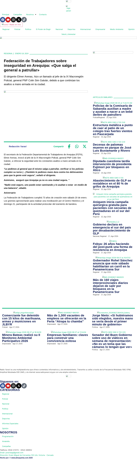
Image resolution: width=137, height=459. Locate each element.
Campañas (17, 14)
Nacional (59, 29)
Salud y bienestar (69, 34)
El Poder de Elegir (43, 29)
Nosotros (30, 14)
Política (28, 29)
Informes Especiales (10, 423)
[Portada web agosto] (68, 38)
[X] (84, 146)
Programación (7, 436)
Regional (5, 29)
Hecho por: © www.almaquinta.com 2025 (16, 458)
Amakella (6, 441)
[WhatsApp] (77, 146)
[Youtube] (8, 19)
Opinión (131, 29)
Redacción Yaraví (18, 146)
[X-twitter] (18, 19)
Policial (17, 29)
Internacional (85, 29)
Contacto (43, 14)
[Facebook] (2, 19)
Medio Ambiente (116, 29)
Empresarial (100, 29)
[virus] (113, 53)
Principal (5, 14)
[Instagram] (13, 19)
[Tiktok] (24, 19)
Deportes (71, 29)
